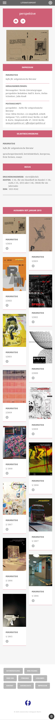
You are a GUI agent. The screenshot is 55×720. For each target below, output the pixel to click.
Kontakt (9, 686)
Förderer (25, 678)
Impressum (42, 686)
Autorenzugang (13, 671)
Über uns (10, 678)
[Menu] (5, 3)
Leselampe (40, 678)
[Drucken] (15, 21)
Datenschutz (25, 686)
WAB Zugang (32, 671)
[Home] (50, 3)
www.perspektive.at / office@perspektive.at (25, 123)
